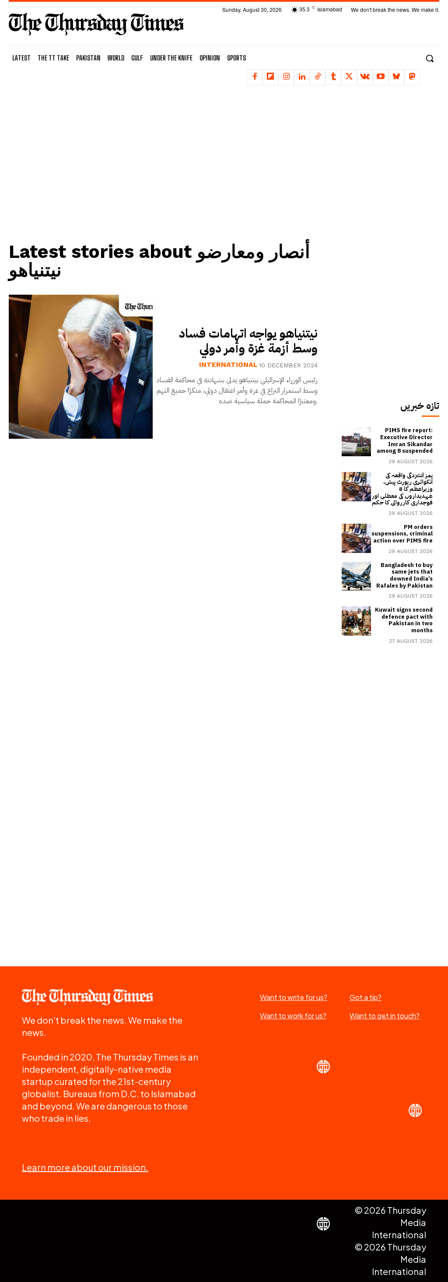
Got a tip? (366, 997)
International (228, 364)
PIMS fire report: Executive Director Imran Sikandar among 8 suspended (405, 440)
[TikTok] (318, 77)
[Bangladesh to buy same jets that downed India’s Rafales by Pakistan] (356, 576)
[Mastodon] (412, 77)
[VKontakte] (365, 77)
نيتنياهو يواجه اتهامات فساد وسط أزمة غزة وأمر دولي (248, 341)
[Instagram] (286, 77)
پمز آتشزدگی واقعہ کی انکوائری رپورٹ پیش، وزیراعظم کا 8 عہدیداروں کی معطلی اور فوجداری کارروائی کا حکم (402, 489)
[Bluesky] (396, 77)
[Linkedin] (302, 77)
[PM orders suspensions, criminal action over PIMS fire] (356, 538)
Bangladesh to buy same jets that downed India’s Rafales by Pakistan (404, 575)
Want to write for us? (293, 997)
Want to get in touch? (385, 1015)
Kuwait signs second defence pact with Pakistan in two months (404, 620)
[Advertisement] (168, 168)
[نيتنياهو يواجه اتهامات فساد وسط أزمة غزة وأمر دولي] (81, 367)
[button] (429, 58)
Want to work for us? (293, 1015)
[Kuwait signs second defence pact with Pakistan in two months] (356, 621)
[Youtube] (380, 77)
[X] (349, 77)
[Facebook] (254, 77)
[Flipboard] (270, 77)
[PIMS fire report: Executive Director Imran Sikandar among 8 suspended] (356, 441)
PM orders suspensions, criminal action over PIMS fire (402, 534)
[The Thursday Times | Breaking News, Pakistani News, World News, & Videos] (96, 24)
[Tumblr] (333, 77)
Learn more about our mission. (85, 1167)
